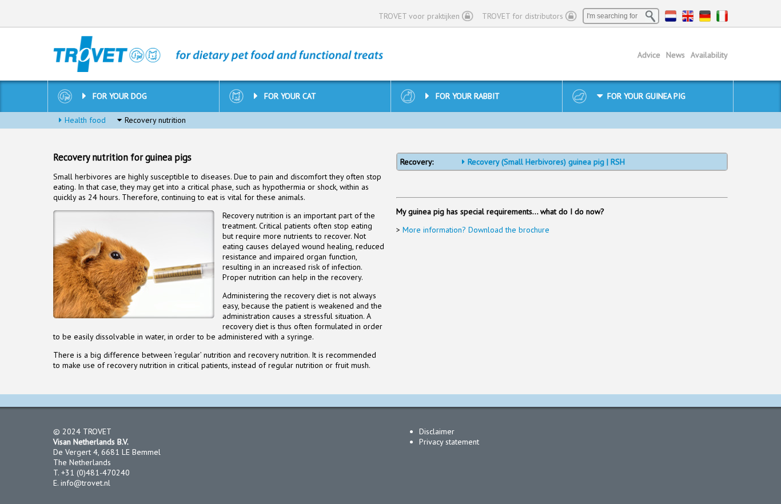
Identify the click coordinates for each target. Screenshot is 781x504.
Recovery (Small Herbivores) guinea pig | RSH (546, 162)
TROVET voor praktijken (419, 16)
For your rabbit (468, 96)
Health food (85, 120)
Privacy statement (449, 442)
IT (722, 16)
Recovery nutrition (155, 120)
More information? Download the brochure (476, 230)
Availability (709, 55)
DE (705, 16)
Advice (648, 55)
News (675, 55)
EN (688, 16)
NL (670, 16)
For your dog (120, 96)
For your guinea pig (646, 96)
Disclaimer (437, 431)
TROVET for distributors (522, 16)
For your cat (290, 96)
